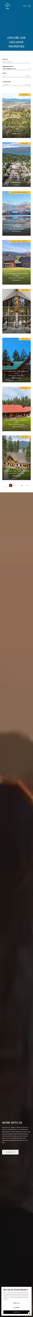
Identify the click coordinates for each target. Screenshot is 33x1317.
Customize (16, 1307)
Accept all (16, 1312)
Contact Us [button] (10, 1152)
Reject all (16, 1303)
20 (22, 485)
